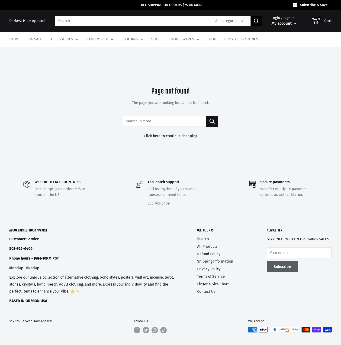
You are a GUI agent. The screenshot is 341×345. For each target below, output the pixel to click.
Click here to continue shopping (170, 136)
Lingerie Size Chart (213, 284)
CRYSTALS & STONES (241, 39)
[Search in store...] (212, 121)
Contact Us (206, 291)
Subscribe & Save (314, 5)
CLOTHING (130, 39)
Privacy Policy (209, 269)
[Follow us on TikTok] (163, 330)
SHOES (157, 39)
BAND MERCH (97, 39)
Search (203, 239)
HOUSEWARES (182, 39)
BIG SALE (34, 39)
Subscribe (282, 266)
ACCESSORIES (61, 39)
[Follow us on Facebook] (137, 330)
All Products (207, 246)
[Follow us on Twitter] (146, 330)
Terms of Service (211, 276)
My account (282, 23)
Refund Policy (208, 254)
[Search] (256, 21)
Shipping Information (215, 261)
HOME (14, 39)
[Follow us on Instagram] (154, 330)
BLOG (211, 39)
